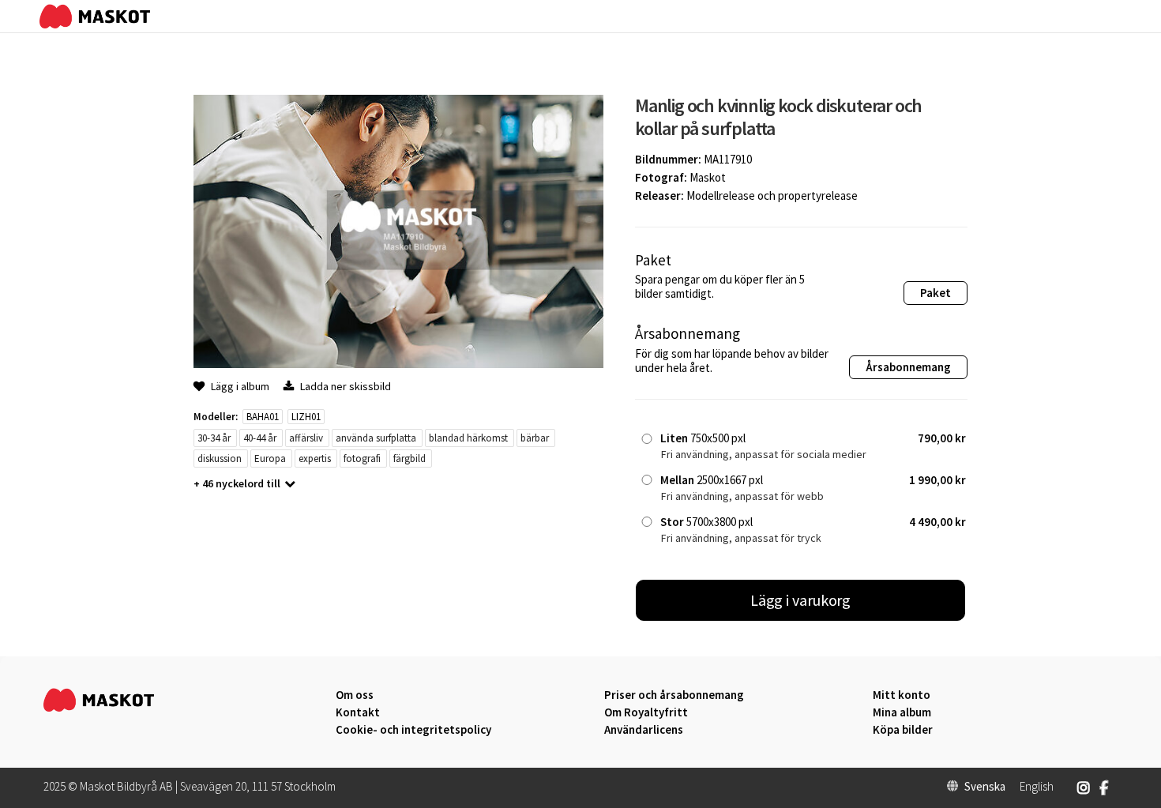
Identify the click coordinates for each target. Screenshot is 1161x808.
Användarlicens (643, 730)
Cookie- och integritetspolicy (413, 729)
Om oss (355, 695)
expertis (315, 458)
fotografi (362, 458)
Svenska (984, 787)
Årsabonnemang (908, 366)
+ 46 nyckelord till (237, 483)
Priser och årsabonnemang (674, 695)
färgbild (409, 458)
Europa (270, 458)
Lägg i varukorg (800, 600)
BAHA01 (262, 416)
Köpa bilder (903, 730)
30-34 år (214, 438)
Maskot (707, 177)
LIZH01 (306, 416)
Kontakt (358, 712)
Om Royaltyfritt (646, 712)
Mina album (902, 712)
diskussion (219, 458)
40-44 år (259, 438)
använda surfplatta (376, 438)
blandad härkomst (468, 438)
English (1037, 787)
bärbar (534, 438)
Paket (935, 292)
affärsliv (306, 438)
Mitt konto (901, 695)
